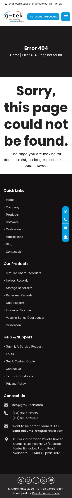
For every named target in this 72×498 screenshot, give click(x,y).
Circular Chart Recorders (23, 273)
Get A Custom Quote (43, 16)
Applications (14, 237)
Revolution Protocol (45, 493)
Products (12, 214)
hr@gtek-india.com (49, 431)
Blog (9, 244)
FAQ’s (10, 354)
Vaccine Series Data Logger (25, 317)
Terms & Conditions (19, 376)
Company (12, 207)
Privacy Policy (16, 383)
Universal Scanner (19, 310)
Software (12, 222)
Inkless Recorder (18, 280)
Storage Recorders (19, 288)
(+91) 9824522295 (19, 3)
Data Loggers (15, 303)
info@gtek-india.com (27, 405)
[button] (65, 16)
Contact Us (14, 251)
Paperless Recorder (20, 295)
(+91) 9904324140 (42, 3)
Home (14, 55)
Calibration (13, 229)
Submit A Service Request (24, 346)
